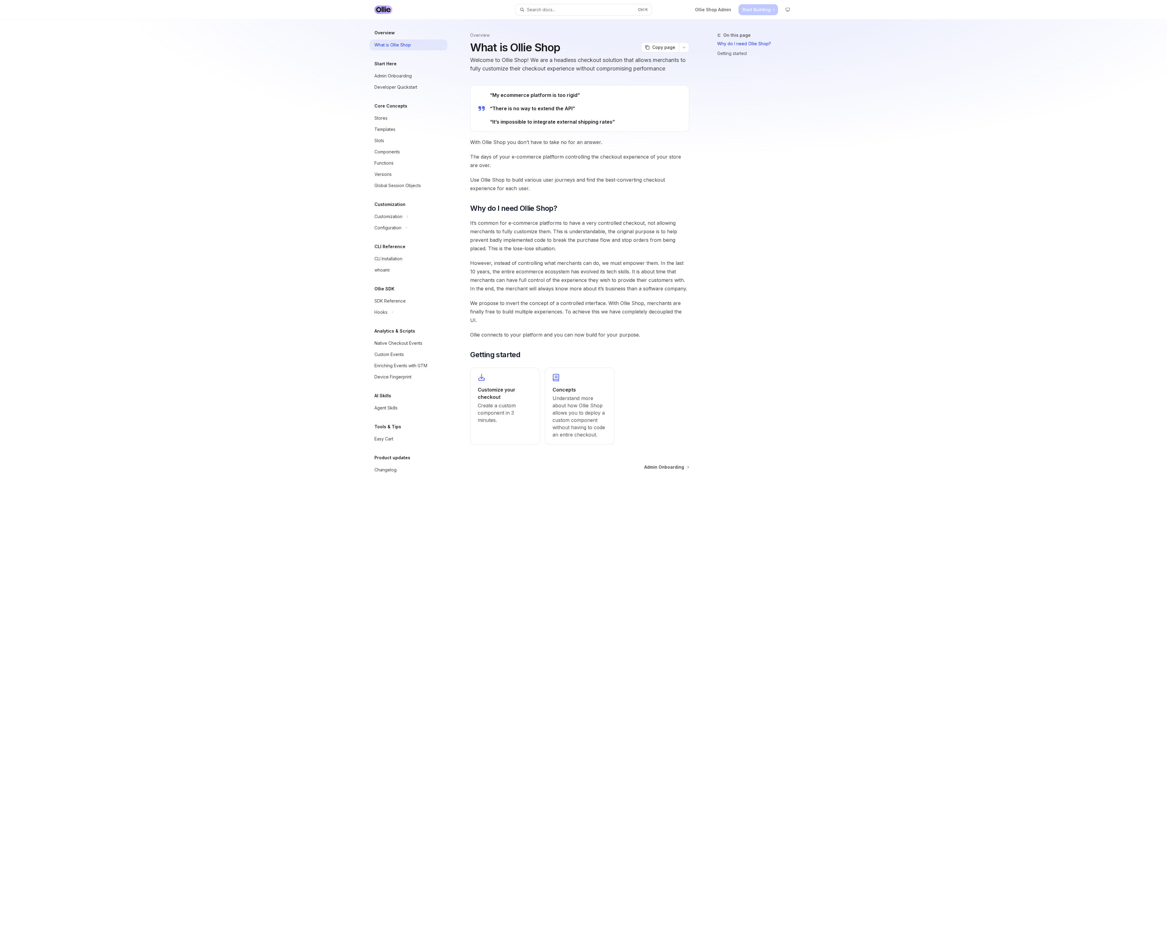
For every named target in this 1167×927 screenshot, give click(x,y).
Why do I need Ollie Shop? (744, 43)
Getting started (732, 53)
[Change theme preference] (788, 10)
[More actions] (684, 47)
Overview (480, 35)
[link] (505, 406)
